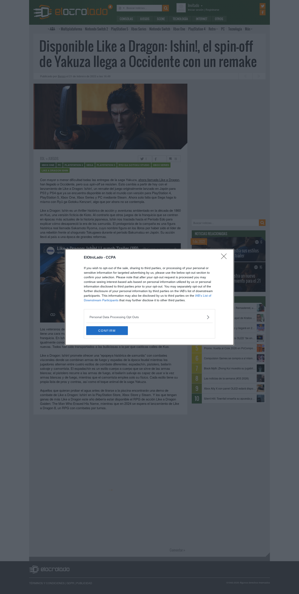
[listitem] (149, 317)
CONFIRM (107, 330)
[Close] (225, 258)
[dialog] (149, 297)
